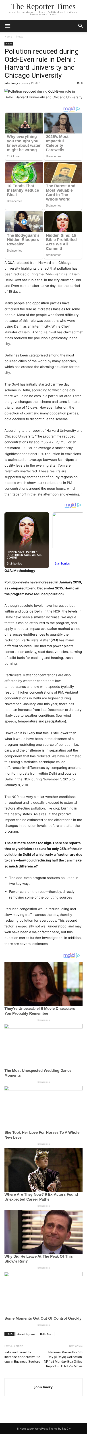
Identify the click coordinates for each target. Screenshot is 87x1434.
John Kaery (11, 83)
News (19, 36)
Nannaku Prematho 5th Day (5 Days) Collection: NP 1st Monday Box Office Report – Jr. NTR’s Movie (63, 1359)
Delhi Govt (46, 1334)
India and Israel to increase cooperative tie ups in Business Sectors (22, 1357)
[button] (7, 26)
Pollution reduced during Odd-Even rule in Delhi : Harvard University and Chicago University (41, 63)
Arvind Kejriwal (26, 1334)
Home (8, 36)
